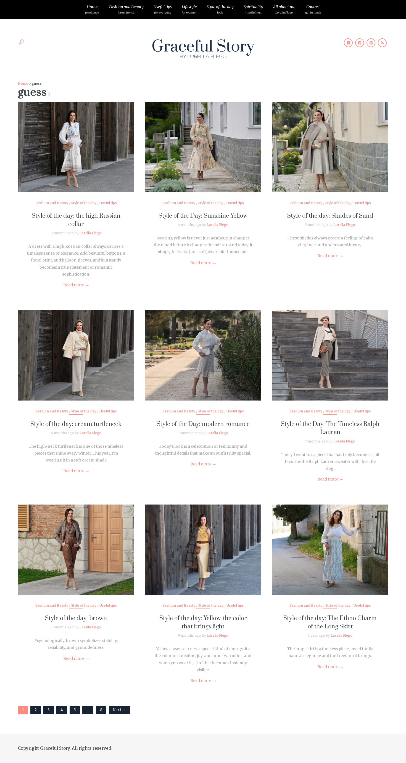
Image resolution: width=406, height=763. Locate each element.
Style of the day (220, 9)
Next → (119, 710)
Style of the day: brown (76, 618)
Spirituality (253, 9)
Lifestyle (189, 9)
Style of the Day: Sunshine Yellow (203, 216)
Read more (76, 284)
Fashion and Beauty (126, 9)
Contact (313, 9)
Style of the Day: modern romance (203, 424)
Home (92, 9)
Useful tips (163, 9)
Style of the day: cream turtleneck (76, 424)
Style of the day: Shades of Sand (330, 216)
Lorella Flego (90, 233)
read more (76, 142)
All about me (284, 9)
